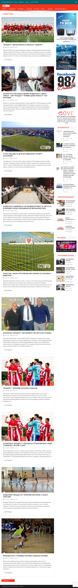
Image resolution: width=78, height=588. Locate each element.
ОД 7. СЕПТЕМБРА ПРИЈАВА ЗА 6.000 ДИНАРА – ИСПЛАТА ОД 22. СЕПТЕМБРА (69, 157)
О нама (15, 2)
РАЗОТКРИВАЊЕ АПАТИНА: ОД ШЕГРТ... (70, 277)
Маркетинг (21, 2)
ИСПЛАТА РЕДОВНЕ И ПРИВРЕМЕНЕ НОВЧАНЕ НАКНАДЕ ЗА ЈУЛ (69, 186)
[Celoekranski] (74, 250)
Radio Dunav (15, 47)
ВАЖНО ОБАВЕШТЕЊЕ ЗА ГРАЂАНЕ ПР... (70, 218)
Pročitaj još (9, 59)
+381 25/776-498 (34, 2)
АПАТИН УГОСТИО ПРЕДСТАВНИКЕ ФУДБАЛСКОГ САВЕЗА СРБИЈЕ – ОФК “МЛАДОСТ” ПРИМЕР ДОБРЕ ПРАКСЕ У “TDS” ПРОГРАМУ (25, 96)
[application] (66, 246)
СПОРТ (42, 9)
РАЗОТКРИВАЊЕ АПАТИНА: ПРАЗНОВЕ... (70, 260)
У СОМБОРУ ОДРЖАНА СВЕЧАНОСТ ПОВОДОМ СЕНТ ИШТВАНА (69, 145)
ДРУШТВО (29, 9)
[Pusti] (58, 250)
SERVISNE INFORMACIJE (61, 9)
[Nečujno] (72, 250)
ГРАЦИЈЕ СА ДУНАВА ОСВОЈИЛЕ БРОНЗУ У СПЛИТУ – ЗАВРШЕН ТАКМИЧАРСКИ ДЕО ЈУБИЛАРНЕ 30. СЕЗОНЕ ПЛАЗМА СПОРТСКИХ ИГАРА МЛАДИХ (69, 172)
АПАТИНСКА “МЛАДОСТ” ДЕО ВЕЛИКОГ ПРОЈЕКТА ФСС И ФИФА (27, 333)
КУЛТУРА (36, 9)
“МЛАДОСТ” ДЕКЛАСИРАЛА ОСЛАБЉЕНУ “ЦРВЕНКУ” (23, 45)
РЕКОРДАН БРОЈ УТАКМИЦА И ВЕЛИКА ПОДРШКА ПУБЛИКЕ (25, 556)
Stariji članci (6, 580)
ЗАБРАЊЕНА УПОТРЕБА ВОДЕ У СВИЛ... (70, 227)
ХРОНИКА (50, 9)
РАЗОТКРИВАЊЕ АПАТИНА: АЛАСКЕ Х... (70, 268)
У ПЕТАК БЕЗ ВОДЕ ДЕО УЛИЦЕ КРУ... (70, 201)
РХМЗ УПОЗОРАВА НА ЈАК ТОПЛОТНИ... (71, 210)
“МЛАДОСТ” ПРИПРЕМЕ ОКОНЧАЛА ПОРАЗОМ (20, 388)
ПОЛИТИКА (20, 9)
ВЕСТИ (4, 9)
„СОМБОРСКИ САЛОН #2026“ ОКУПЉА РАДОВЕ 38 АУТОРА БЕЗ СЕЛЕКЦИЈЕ (69, 134)
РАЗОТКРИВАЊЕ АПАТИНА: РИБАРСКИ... (70, 285)
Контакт (27, 2)
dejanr (68, 273)
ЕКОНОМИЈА (12, 9)
